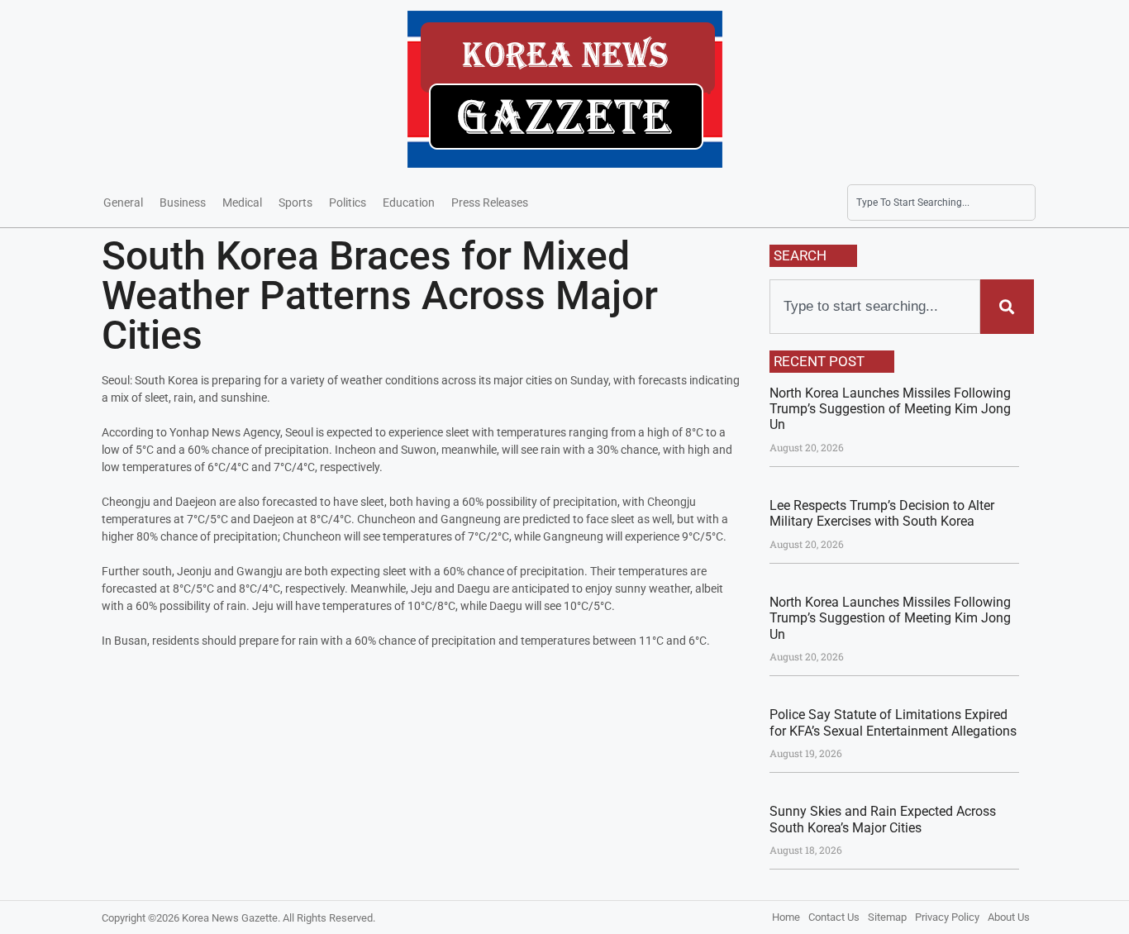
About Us (1009, 917)
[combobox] (941, 202)
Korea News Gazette (230, 918)
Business (183, 202)
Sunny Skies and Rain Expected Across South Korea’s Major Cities (882, 819)
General (123, 202)
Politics (347, 202)
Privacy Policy (947, 917)
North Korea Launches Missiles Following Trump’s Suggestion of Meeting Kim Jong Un (890, 408)
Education (409, 202)
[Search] (1006, 306)
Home (786, 917)
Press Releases (489, 202)
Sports (295, 202)
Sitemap (887, 917)
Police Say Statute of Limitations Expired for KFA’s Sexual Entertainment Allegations (893, 722)
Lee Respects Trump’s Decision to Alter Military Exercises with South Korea (881, 513)
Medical (242, 202)
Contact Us (834, 917)
